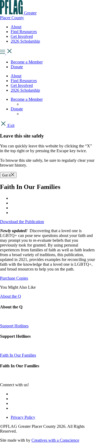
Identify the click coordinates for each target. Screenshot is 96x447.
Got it (6, 175)
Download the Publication (22, 221)
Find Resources (24, 80)
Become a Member (27, 62)
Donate (17, 67)
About (16, 76)
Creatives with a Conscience (55, 440)
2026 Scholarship (25, 90)
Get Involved (22, 85)
